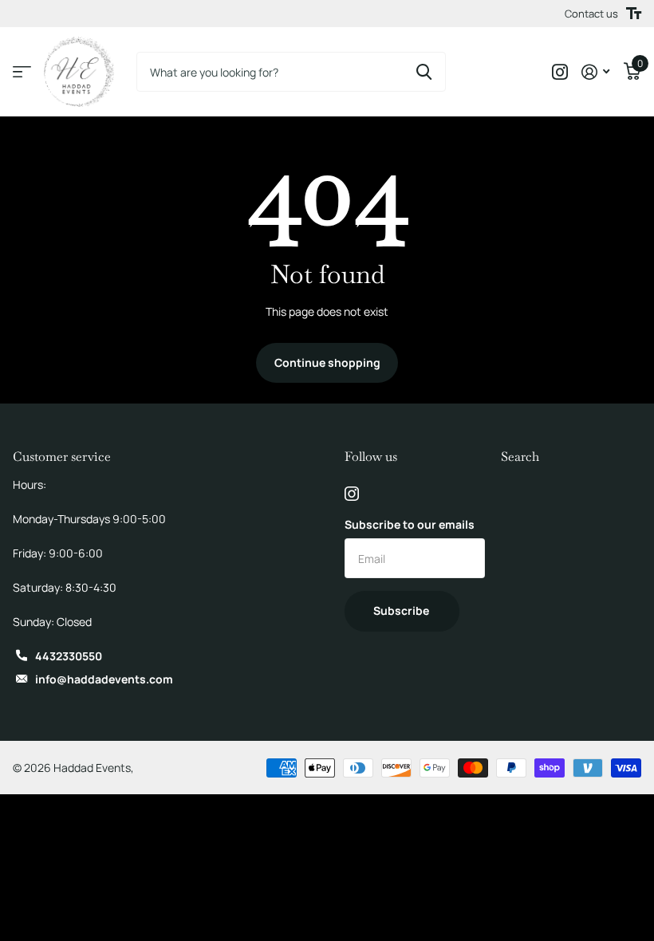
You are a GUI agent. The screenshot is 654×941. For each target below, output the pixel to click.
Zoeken (424, 72)
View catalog (22, 72)
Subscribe (402, 610)
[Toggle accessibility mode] (633, 13)
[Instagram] (352, 493)
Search (520, 456)
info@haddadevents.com (104, 679)
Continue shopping (327, 362)
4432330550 (68, 655)
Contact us (591, 13)
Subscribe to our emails (410, 524)
